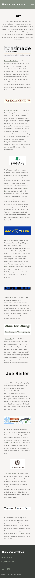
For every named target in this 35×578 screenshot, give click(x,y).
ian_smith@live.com (7, 562)
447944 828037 (6, 557)
